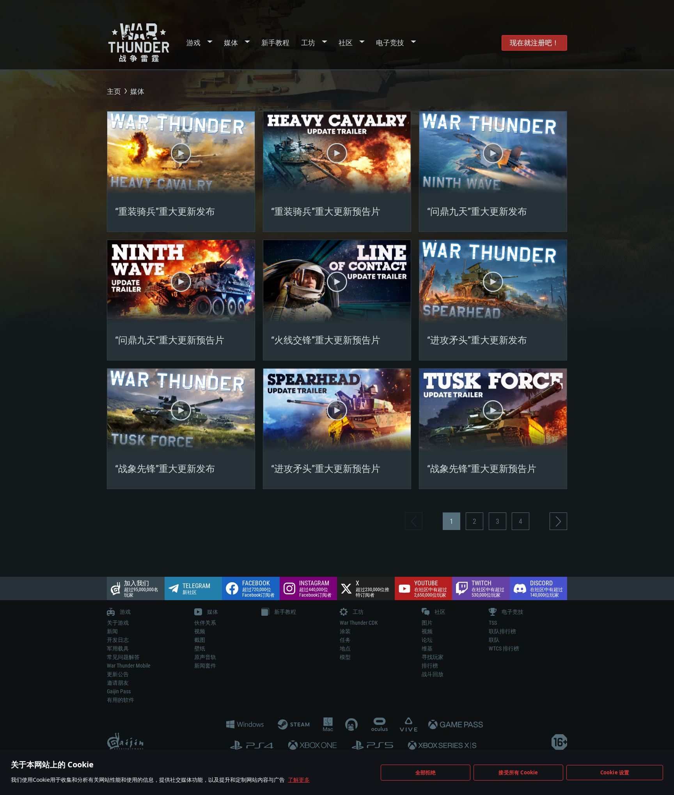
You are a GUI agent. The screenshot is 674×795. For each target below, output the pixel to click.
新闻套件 (205, 665)
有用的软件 (120, 700)
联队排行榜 (502, 631)
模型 (345, 657)
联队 (494, 640)
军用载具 (118, 648)
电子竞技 (390, 43)
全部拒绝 (425, 772)
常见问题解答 (123, 657)
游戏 (193, 43)
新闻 (112, 631)
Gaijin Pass (119, 691)
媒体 (231, 43)
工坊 (308, 43)
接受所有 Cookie (518, 772)
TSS (493, 623)
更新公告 (118, 674)
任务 (345, 640)
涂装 (345, 631)
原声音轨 (205, 657)
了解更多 (299, 779)
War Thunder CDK (359, 623)
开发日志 (118, 640)
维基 (427, 648)
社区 (346, 43)
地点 (345, 648)
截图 (199, 640)
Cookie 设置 (615, 772)
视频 (199, 631)
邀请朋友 (118, 683)
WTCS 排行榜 (504, 648)
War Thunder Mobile (129, 665)
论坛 (427, 640)
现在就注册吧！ (534, 43)
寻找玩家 (432, 657)
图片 (427, 623)
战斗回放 (432, 674)
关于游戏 (118, 623)
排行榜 (430, 665)
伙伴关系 (205, 623)
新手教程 (275, 43)
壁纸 (199, 648)
